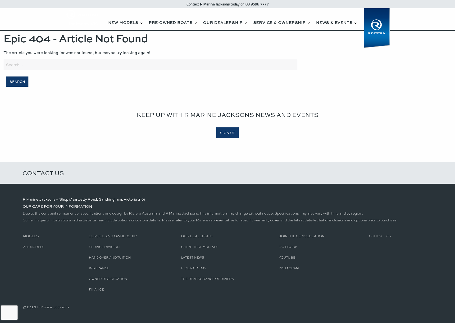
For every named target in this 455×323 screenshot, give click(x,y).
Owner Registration (108, 278)
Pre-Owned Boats (171, 22)
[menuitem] (125, 19)
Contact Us (43, 173)
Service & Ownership (279, 22)
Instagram (289, 268)
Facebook (288, 246)
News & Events (334, 22)
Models (31, 235)
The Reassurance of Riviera (207, 278)
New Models (123, 22)
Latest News (192, 257)
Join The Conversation (302, 235)
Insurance (99, 268)
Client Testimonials (199, 246)
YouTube (287, 257)
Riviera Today (193, 268)
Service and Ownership (112, 235)
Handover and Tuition (110, 257)
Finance (96, 289)
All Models (33, 246)
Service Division (104, 246)
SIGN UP (227, 132)
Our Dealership (223, 22)
